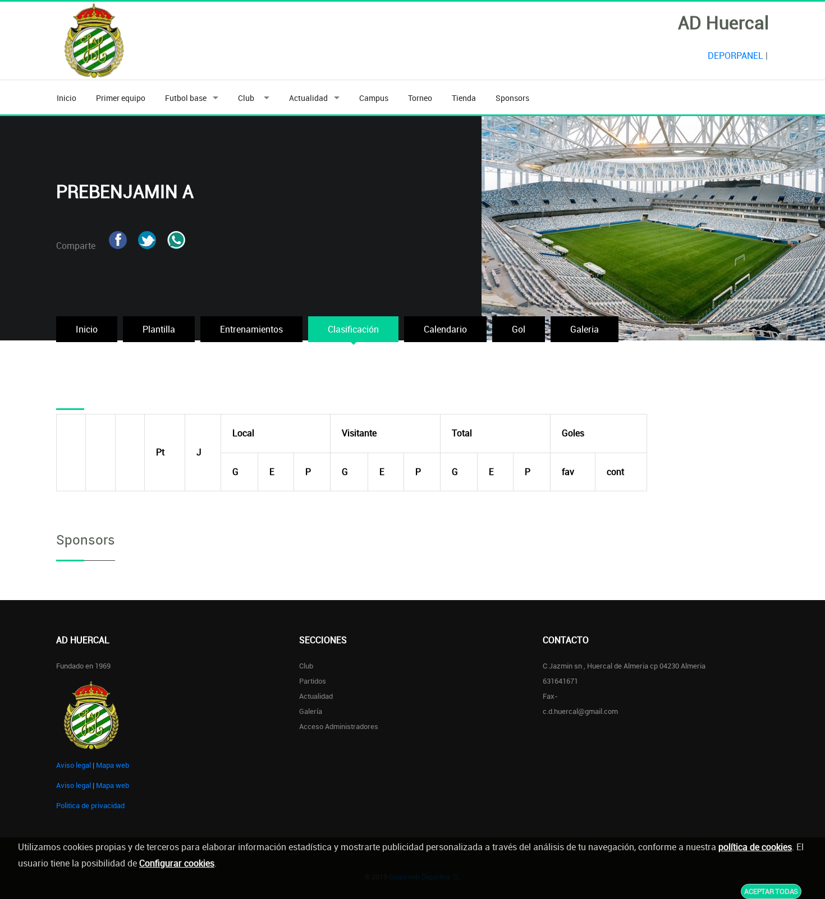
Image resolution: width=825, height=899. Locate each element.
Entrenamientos (251, 329)
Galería (310, 711)
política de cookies (755, 847)
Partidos (312, 681)
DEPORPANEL (735, 55)
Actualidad (308, 98)
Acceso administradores (338, 726)
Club (248, 98)
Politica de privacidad (90, 805)
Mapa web (112, 765)
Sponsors (512, 98)
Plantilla (159, 329)
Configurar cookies (176, 863)
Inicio (66, 98)
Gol (518, 329)
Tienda (464, 98)
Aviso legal (73, 765)
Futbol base (186, 98)
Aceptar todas (771, 891)
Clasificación (353, 329)
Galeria (584, 329)
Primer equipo (120, 98)
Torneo (420, 98)
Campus (373, 98)
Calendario (445, 329)
